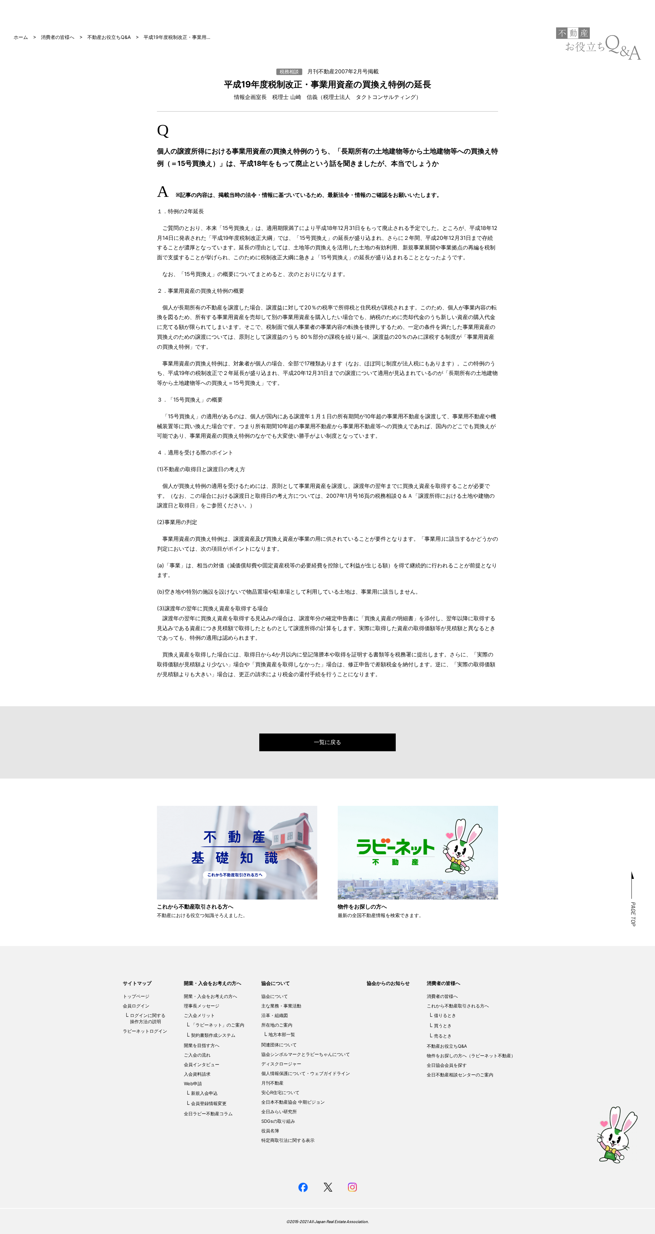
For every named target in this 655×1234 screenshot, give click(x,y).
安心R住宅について (280, 1092)
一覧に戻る (327, 742)
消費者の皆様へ (57, 37)
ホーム (21, 37)
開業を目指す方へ (201, 1045)
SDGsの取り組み (278, 1121)
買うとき (443, 1025)
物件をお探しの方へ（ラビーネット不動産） (471, 1055)
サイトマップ (137, 983)
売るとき (443, 1036)
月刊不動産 (272, 1083)
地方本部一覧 (281, 1034)
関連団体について (279, 1044)
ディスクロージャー (281, 1063)
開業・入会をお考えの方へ (212, 983)
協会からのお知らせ (388, 983)
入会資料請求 (197, 1074)
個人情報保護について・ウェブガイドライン (305, 1073)
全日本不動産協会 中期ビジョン (293, 1102)
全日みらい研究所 (279, 1111)
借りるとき (445, 1015)
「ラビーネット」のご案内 (217, 1025)
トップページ (136, 996)
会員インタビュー (201, 1064)
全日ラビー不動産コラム (208, 1113)
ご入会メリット (199, 1015)
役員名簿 (270, 1130)
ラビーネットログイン (145, 1031)
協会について (275, 983)
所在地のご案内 (276, 1025)
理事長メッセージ (201, 1005)
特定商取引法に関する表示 (288, 1140)
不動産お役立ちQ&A (109, 37)
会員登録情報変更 (209, 1103)
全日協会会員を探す (447, 1065)
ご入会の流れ (197, 1055)
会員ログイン (136, 1005)
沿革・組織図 (274, 1015)
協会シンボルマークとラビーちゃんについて (305, 1054)
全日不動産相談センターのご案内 (460, 1074)
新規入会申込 (204, 1093)
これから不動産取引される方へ (458, 1005)
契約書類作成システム (213, 1035)
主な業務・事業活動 (281, 1005)
